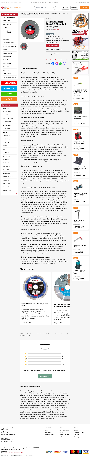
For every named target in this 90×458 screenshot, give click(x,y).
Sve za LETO (6, 70)
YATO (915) (6, 145)
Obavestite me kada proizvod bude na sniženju (58, 59)
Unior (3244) (6, 115)
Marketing (4, 2)
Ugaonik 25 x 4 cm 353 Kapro (79, 245)
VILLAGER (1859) (7, 121)
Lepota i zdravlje (7, 36)
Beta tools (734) (7, 166)
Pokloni (5, 49)
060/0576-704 (56, 2)
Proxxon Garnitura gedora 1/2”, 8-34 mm (80, 117)
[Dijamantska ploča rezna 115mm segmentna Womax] (35, 287)
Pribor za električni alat (43, 13)
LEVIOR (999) (6, 139)
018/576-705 (49, 2)
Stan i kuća (5, 60)
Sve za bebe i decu (7, 63)
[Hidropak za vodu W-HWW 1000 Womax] (78, 135)
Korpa (46, 437)
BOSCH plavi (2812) (8, 118)
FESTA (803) (6, 163)
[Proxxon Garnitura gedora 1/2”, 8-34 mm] (78, 110)
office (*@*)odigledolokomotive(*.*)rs (13, 452)
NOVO (9, 94)
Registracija (48, 432)
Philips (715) (6, 169)
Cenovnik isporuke (79, 432)
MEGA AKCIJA (9, 83)
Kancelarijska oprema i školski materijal (8, 31)
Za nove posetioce (65, 430)
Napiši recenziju (45, 376)
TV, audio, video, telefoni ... (9, 77)
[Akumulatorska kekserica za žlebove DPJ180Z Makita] (78, 187)
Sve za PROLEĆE (7, 73)
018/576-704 (42, 2)
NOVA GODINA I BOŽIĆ (9, 42)
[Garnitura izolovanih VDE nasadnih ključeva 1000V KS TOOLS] (78, 161)
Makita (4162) (6, 108)
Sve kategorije (23, 13)
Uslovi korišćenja (64, 434)
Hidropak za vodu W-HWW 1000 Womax (79, 142)
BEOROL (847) (6, 156)
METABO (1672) (7, 125)
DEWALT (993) (6, 142)
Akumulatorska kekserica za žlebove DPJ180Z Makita (80, 195)
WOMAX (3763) (7, 111)
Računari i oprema (7, 53)
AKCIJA (9, 99)
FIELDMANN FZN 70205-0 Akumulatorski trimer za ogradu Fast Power (80, 91)
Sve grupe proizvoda (79, 437)
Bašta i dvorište (6, 20)
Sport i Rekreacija (7, 56)
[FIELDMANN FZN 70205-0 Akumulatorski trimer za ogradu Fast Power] (78, 84)
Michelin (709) (6, 173)
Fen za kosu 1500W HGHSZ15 (78, 220)
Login (46, 430)
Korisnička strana (12, 2)
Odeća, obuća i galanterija (9, 46)
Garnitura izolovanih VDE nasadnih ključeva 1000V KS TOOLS (79, 168)
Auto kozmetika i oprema (9, 17)
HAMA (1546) (6, 128)
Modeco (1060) (7, 135)
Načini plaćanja (64, 437)
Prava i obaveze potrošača (45, 418)
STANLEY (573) (7, 190)
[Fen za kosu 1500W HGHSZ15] (78, 214)
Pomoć (20, 2)
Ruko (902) (6, 149)
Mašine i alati (6, 39)
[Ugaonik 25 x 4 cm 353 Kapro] (78, 239)
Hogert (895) (6, 152)
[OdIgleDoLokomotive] (11, 8)
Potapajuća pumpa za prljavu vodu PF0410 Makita (79, 272)
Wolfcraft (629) (6, 183)
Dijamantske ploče (55, 13)
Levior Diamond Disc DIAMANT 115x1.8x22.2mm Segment (63, 305)
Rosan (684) (6, 180)
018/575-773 (35, 2)
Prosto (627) (6, 187)
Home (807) (6, 159)
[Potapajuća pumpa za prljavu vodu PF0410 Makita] (78, 264)
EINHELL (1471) (6, 132)
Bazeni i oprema (7, 24)
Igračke (5, 27)
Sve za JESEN (6, 66)
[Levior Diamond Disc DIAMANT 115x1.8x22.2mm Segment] (68, 287)
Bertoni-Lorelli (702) (8, 176)
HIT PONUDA (9, 88)
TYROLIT (48, 18)
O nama (76, 430)
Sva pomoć (62, 432)
